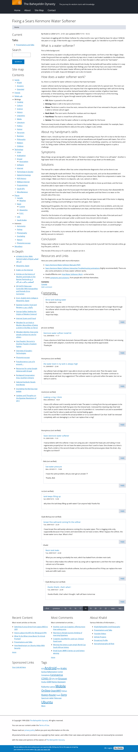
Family (17, 80)
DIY (56, 679)
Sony (64, 694)
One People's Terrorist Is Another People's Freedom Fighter (26, 344)
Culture (20, 105)
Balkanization (52, 672)
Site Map (39, 10)
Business (20, 136)
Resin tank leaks (52, 550)
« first (47, 608)
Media (19, 119)
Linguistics (21, 115)
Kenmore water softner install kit (57, 333)
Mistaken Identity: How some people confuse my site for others (27, 334)
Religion (20, 143)
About (27, 10)
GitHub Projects (100, 637)
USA (18, 217)
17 (80, 608)
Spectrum (45, 698)
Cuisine (22, 206)
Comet (60, 672)
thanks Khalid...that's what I (59, 587)
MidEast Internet (23, 182)
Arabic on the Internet (24, 270)
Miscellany (18, 246)
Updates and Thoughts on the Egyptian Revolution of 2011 (26, 398)
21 (101, 608)
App (58, 668)
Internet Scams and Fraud (26, 318)
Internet (20, 168)
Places (17, 195)
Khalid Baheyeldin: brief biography (107, 627)
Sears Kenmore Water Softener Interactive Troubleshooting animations (72, 268)
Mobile (60, 686)
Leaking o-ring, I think (53, 397)
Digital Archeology (24, 175)
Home (17, 10)
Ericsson (62, 678)
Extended (20, 89)
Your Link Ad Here (19, 667)
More (43, 706)
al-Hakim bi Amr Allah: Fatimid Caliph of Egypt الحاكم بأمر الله (27, 259)
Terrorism (20, 132)
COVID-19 (46, 678)
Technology (19, 149)
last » (121, 608)
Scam (58, 695)
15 (70, 608)
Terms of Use (44, 725)
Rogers (44, 694)
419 (42, 668)
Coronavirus (56, 674)
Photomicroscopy (24, 243)
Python (64, 691)
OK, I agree (108, 748)
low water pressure (54, 466)
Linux (19, 152)
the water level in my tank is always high (61, 364)
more (14, 652)
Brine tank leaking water (56, 300)
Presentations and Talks (25, 45)
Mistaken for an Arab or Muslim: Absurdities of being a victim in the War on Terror (27, 325)
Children (20, 146)
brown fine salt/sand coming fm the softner (62, 522)
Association (23, 161)
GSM (49, 681)
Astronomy (21, 226)
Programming (22, 185)
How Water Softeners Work (72, 274)
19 (90, 608)
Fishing (19, 229)
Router (52, 694)
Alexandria (23, 210)
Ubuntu (47, 702)
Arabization (21, 155)
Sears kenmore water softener (56, 436)
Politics (19, 126)
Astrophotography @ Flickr (104, 644)
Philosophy (21, 139)
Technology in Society (25, 172)
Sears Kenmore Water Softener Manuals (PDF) (62, 265)
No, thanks (118, 748)
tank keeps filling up (52, 496)
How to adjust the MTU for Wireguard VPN (30, 633)
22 (106, 608)
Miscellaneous (22, 192)
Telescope (58, 698)
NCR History (21, 178)
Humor (19, 129)
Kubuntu (45, 686)
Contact (52, 10)
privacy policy (30, 730)
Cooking (20, 102)
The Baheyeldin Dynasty (39, 720)
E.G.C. (21, 213)
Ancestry (20, 86)
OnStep (45, 690)
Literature (21, 122)
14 (65, 608)
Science (20, 109)
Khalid (19, 82)
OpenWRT (56, 690)
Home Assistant (58, 681)
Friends (17, 93)
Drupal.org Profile (101, 640)
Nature (19, 240)
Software (20, 165)
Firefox (43, 682)
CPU (53, 679)
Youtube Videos (100, 633)
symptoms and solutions (59, 278)
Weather (22, 200)
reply (122, 322)
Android (50, 668)
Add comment (46, 287)
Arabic (63, 668)
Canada (44, 284)
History (20, 112)
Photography (22, 233)
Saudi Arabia (22, 220)
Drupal (19, 159)
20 (95, 608)
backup (44, 672)
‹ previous (56, 608)
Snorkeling (21, 236)
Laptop (52, 687)
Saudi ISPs (21, 189)
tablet (51, 698)
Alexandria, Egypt (22, 266)
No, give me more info (42, 749)
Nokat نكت (18, 96)
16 (75, 608)
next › (113, 608)
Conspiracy (45, 675)
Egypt (19, 204)
